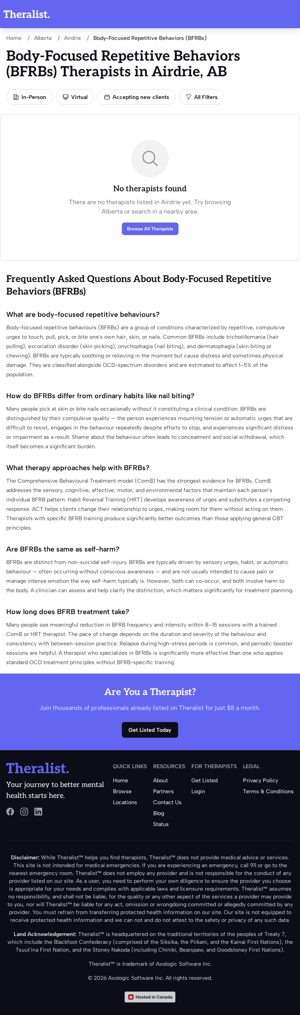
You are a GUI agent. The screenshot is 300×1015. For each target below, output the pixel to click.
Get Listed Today (150, 730)
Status (161, 824)
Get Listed (204, 780)
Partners (163, 791)
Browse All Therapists (150, 229)
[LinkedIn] (38, 812)
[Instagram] (24, 812)
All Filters (206, 97)
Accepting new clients (140, 97)
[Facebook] (10, 812)
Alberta (43, 38)
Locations (125, 802)
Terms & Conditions (268, 791)
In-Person (33, 97)
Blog (158, 813)
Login (198, 791)
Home (13, 38)
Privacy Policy (260, 780)
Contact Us (167, 802)
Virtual (79, 97)
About (160, 780)
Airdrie (72, 38)
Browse (122, 791)
